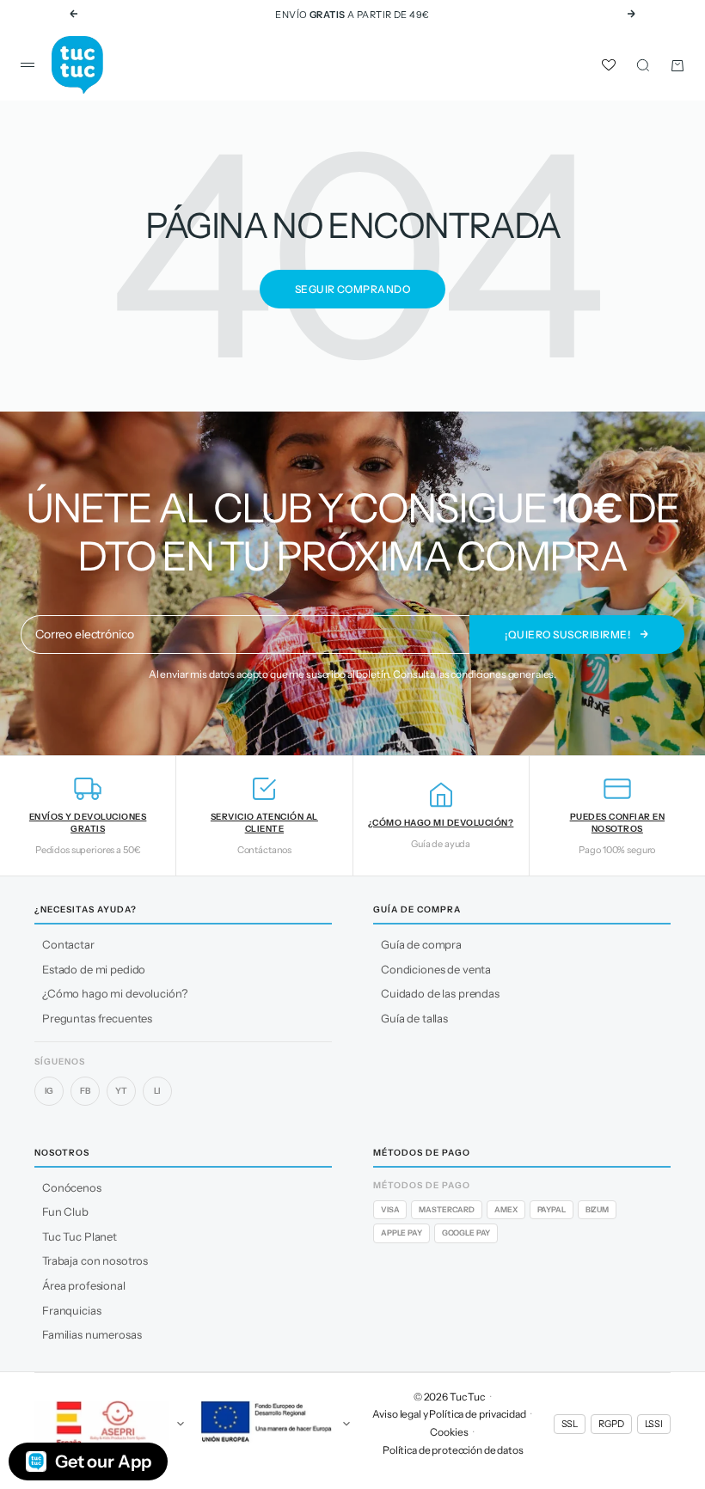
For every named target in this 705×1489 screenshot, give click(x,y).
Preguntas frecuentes (97, 1018)
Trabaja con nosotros (95, 1260)
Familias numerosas (91, 1334)
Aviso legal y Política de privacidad (448, 1413)
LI (158, 1090)
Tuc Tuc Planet (79, 1236)
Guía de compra (421, 944)
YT (121, 1090)
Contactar (68, 944)
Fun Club (65, 1211)
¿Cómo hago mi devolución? (114, 993)
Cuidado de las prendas (440, 993)
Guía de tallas (414, 1018)
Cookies (449, 1431)
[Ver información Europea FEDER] (276, 1424)
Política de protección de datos (453, 1449)
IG (49, 1090)
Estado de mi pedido (93, 969)
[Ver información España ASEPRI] (110, 1424)
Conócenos (71, 1187)
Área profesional (84, 1285)
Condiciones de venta (436, 969)
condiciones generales (502, 674)
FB (85, 1090)
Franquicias (71, 1310)
